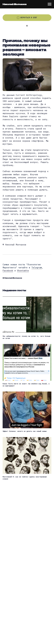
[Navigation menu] (49, 4)
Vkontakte (23, 270)
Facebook (8, 270)
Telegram (36, 267)
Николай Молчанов (15, 4)
